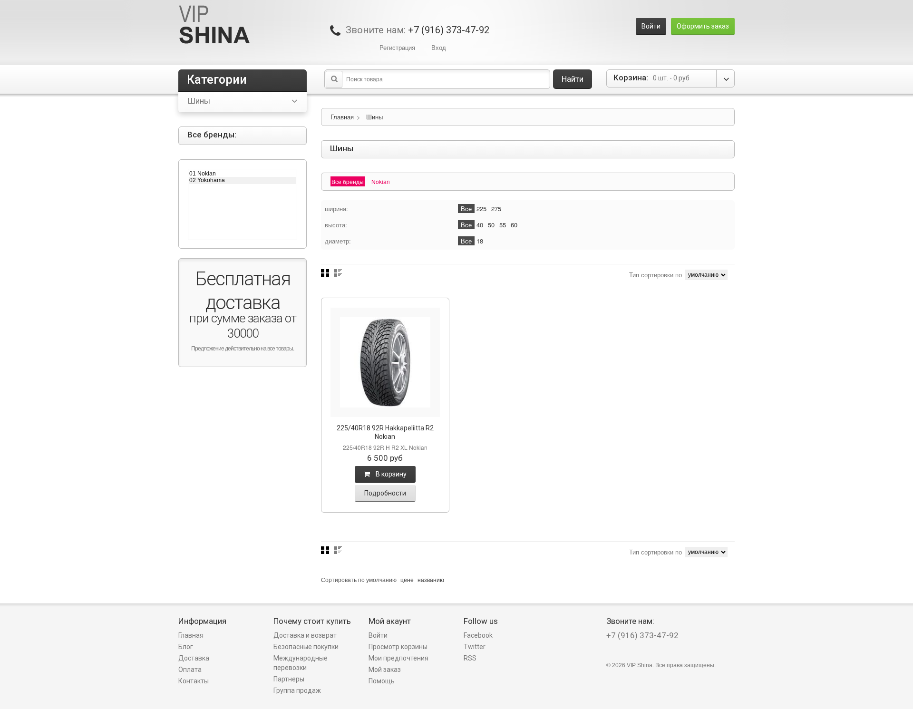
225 (481, 208)
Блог (185, 647)
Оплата (190, 669)
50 (491, 224)
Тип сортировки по (655, 274)
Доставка (193, 658)
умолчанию (381, 579)
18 (479, 240)
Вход (438, 47)
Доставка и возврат (305, 635)
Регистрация (397, 47)
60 (514, 224)
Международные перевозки (300, 662)
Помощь (382, 681)
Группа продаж (297, 690)
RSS (470, 658)
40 (479, 224)
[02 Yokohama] (242, 180)
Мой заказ (385, 669)
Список (338, 273)
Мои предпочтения (398, 658)
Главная (342, 116)
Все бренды (347, 181)
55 (502, 224)
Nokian (380, 181)
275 (496, 208)
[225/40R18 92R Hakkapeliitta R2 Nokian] (385, 362)
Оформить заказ (703, 26)
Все (466, 208)
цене (407, 579)
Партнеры (288, 679)
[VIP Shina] (214, 25)
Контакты (193, 681)
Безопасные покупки (306, 647)
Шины (374, 116)
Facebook (478, 635)
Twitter (475, 647)
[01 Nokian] (242, 173)
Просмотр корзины (398, 647)
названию (431, 579)
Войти (650, 26)
